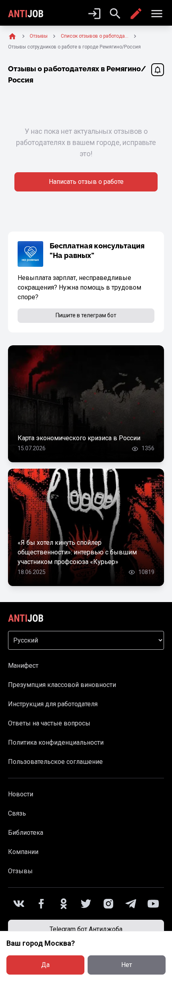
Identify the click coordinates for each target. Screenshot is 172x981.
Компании (23, 852)
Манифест (23, 665)
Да (45, 965)
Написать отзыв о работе (86, 181)
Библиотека (25, 832)
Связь (17, 813)
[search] (115, 13)
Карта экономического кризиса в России (79, 438)
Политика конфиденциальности (56, 742)
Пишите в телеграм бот (86, 315)
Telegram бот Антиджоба (86, 929)
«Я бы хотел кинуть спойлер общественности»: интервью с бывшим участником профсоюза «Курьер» (77, 552)
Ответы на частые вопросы (49, 723)
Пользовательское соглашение (55, 761)
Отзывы (20, 871)
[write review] (136, 13)
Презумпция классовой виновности (62, 685)
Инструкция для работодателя (53, 704)
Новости (20, 794)
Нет (126, 965)
